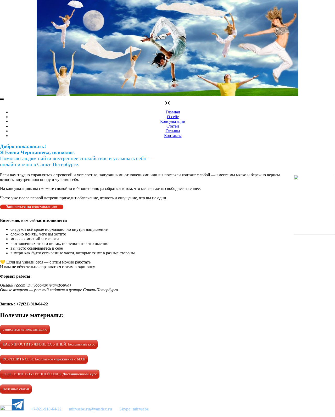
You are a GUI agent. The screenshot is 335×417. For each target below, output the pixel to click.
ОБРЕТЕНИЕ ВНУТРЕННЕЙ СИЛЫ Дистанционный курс (50, 374)
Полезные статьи (16, 389)
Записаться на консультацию (31, 207)
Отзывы (173, 131)
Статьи (172, 126)
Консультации (172, 121)
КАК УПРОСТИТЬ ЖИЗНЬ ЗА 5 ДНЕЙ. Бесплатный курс (49, 344)
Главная (173, 112)
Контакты (173, 135)
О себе (173, 116)
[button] (2, 98)
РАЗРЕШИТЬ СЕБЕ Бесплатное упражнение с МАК (44, 359)
